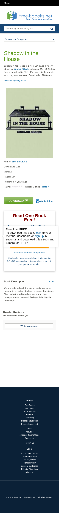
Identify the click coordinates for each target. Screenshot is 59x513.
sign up (39, 236)
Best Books (29, 408)
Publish (29, 415)
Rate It (45, 186)
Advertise (29, 472)
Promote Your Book (29, 421)
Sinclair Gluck (21, 69)
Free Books (29, 405)
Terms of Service (29, 457)
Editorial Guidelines (29, 466)
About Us (30, 432)
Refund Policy (30, 463)
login (39, 232)
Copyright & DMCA (29, 453)
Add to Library (47, 201)
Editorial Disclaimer (29, 469)
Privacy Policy (30, 460)
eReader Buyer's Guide (29, 435)
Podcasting (29, 418)
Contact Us (29, 438)
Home (29, 429)
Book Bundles (30, 411)
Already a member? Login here (29, 252)
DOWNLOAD (16, 200)
